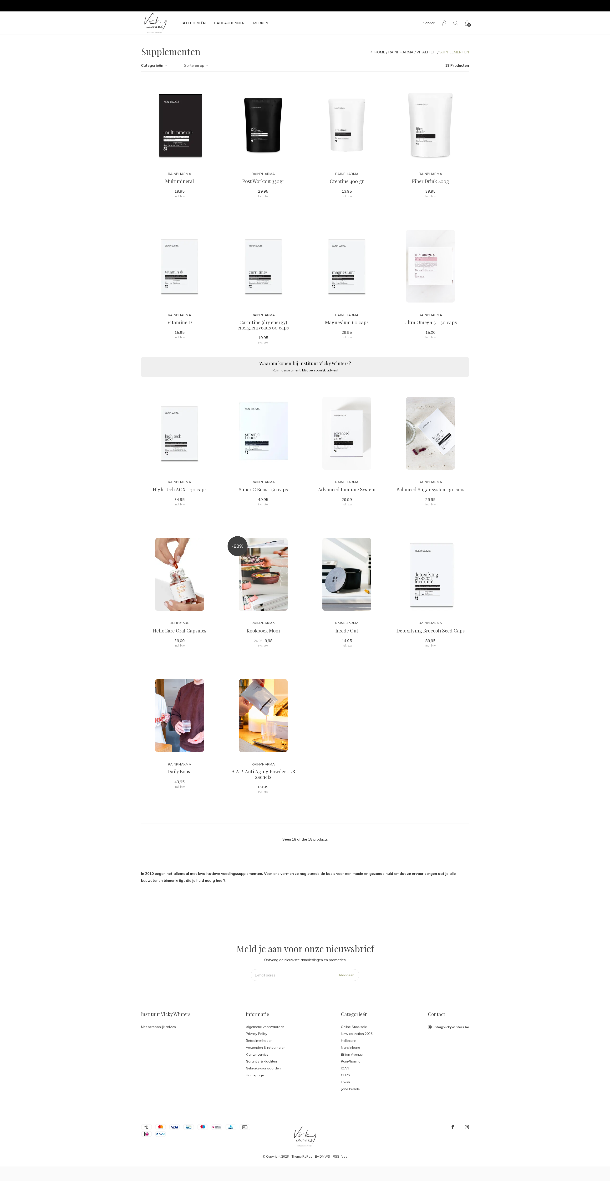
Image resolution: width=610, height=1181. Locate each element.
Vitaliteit (426, 52)
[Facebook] (453, 1127)
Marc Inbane (350, 1047)
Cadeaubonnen (229, 23)
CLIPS (345, 1075)
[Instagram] (467, 1127)
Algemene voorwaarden (265, 1027)
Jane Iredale (350, 1089)
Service (429, 23)
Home (379, 52)
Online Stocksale (354, 1027)
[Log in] (444, 23)
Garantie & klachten (261, 1061)
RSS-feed (340, 1156)
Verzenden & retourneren (265, 1047)
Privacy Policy (256, 1034)
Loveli (345, 1082)
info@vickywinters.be (451, 1027)
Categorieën (193, 23)
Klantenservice (257, 1054)
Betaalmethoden (259, 1040)
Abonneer (346, 975)
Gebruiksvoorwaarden (263, 1068)
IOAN (345, 1068)
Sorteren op (194, 65)
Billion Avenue (352, 1054)
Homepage (255, 1075)
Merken (260, 23)
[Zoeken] (455, 23)
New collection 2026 (356, 1034)
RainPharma (400, 52)
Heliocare (348, 1040)
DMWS (325, 1156)
